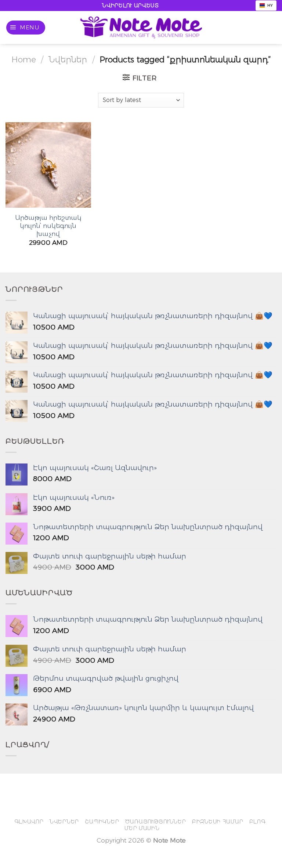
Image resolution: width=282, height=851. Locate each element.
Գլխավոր (29, 821)
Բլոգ (257, 821)
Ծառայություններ (155, 821)
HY (270, 5)
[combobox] (266, 5)
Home (23, 59)
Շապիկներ (102, 821)
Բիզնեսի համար (217, 821)
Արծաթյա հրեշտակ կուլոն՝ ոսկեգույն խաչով (48, 226)
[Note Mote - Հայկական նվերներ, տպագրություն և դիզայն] (141, 28)
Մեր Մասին (142, 828)
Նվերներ (67, 59)
